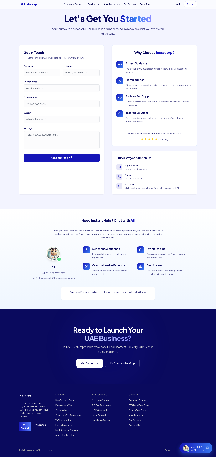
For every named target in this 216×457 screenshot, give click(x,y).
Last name (68, 66)
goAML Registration (64, 435)
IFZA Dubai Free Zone (139, 405)
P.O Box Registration (102, 405)
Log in (178, 4)
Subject (27, 112)
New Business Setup (65, 400)
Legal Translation (100, 415)
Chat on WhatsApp (124, 363)
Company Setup (72, 4)
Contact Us (134, 425)
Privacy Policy (170, 450)
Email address (30, 81)
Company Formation (139, 400)
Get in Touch (145, 4)
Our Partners (129, 4)
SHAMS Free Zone (137, 410)
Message (28, 128)
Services (92, 4)
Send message (59, 157)
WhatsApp (40, 424)
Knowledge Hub (112, 4)
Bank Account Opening (66, 430)
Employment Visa (63, 405)
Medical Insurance (63, 425)
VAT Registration (63, 420)
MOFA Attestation (100, 410)
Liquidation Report (101, 420)
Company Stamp (100, 400)
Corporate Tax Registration (68, 415)
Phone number (31, 97)
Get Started (87, 363)
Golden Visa (61, 410)
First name (29, 66)
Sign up (190, 4)
